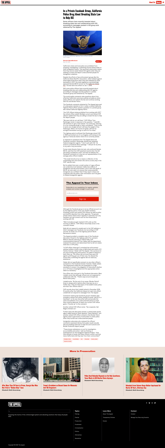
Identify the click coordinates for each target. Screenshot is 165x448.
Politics (77, 431)
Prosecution (67, 339)
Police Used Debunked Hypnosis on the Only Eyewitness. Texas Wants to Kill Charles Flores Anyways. (102, 377)
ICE (81, 339)
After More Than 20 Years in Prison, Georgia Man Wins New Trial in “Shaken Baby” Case (20, 386)
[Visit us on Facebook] (147, 403)
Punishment (78, 424)
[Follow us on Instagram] (152, 403)
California (76, 339)
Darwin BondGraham (70, 60)
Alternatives (78, 435)
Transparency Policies (109, 417)
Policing (87, 339)
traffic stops (67, 341)
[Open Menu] (163, 2)
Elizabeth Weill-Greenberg (11, 390)
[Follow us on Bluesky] (150, 403)
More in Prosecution (82, 351)
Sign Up (82, 199)
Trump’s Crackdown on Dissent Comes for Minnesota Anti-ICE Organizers (60, 386)
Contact (133, 414)
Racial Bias (94, 339)
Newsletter (78, 438)
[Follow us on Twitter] (155, 403)
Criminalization (79, 428)
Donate (159, 2)
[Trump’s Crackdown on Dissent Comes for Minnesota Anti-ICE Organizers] (61, 370)
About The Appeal (108, 414)
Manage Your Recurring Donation (140, 417)
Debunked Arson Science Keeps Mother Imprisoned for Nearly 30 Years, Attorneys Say (143, 386)
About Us (152, 2)
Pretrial (77, 417)
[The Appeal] (6, 2)
